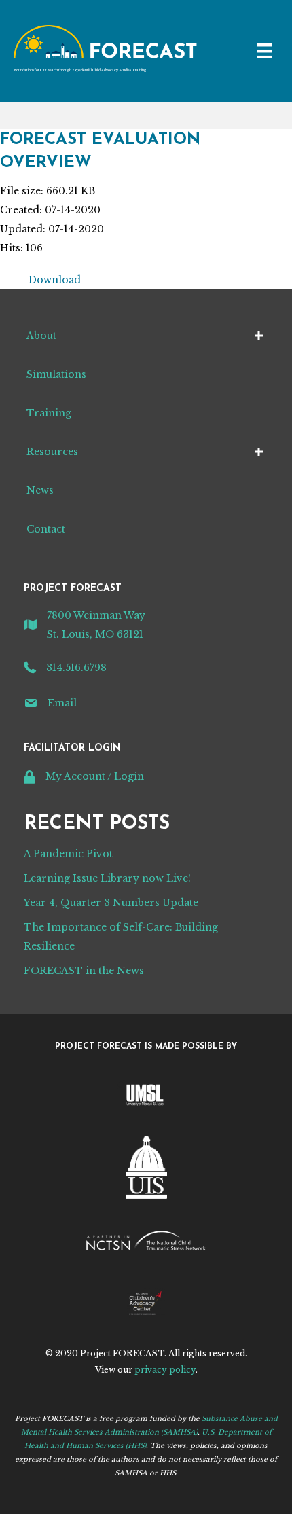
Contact (45, 529)
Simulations (56, 374)
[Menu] (264, 51)
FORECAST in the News (84, 971)
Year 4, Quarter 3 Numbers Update (111, 903)
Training (48, 413)
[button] (258, 336)
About (41, 335)
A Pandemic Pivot (68, 854)
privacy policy (165, 1370)
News (40, 490)
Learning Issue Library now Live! (107, 878)
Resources (52, 452)
